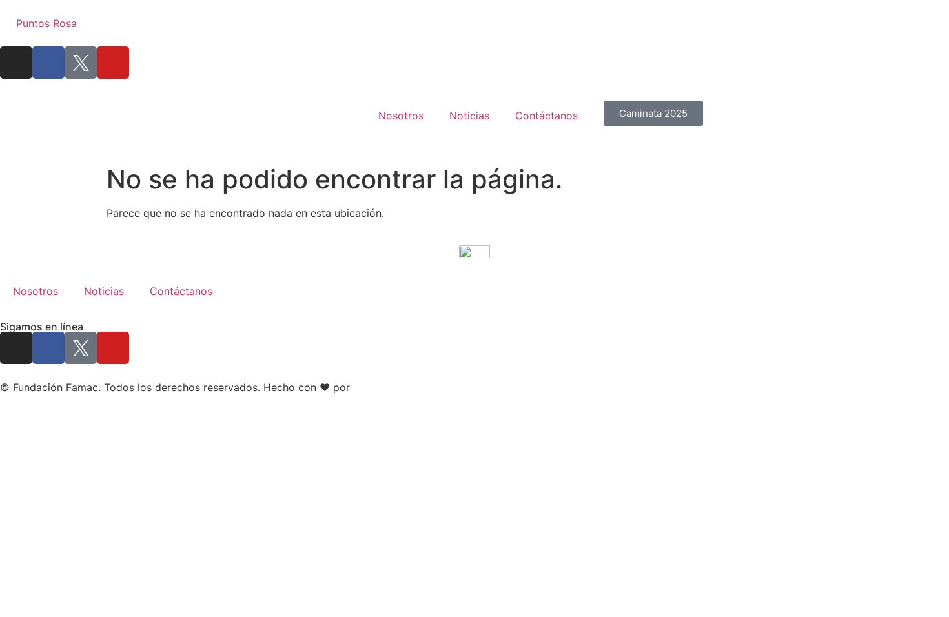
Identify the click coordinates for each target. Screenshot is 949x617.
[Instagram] (16, 62)
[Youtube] (113, 62)
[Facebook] (48, 62)
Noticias (469, 115)
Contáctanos (546, 115)
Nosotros (400, 115)
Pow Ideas (378, 387)
